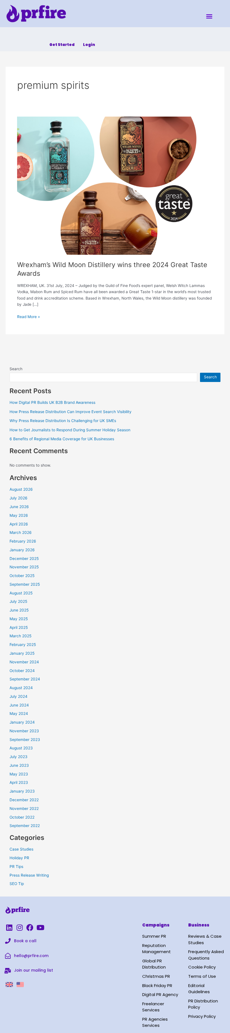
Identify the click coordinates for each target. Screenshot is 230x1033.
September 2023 (25, 739)
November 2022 (24, 808)
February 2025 (23, 644)
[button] (209, 16)
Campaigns (155, 925)
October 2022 (22, 817)
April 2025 (19, 627)
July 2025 (18, 601)
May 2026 (19, 515)
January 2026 (22, 550)
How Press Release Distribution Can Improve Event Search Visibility (71, 411)
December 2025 (24, 558)
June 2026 (19, 506)
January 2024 (22, 722)
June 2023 (19, 765)
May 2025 (19, 619)
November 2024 (24, 662)
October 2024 (22, 670)
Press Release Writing (29, 875)
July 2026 (18, 498)
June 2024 (19, 705)
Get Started (62, 44)
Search (16, 369)
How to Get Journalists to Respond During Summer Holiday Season (70, 430)
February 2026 (23, 541)
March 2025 (20, 636)
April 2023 (19, 782)
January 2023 (22, 791)
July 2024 (18, 696)
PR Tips (16, 866)
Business (198, 925)
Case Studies (21, 849)
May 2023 (19, 774)
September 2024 (25, 679)
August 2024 (21, 687)
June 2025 (19, 610)
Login (89, 44)
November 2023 (24, 731)
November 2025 (24, 567)
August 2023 (21, 748)
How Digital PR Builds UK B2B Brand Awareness (52, 402)
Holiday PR (19, 858)
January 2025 (22, 653)
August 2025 (21, 593)
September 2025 (25, 584)
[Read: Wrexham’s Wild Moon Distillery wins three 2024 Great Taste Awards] (115, 185)
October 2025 (22, 575)
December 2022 (24, 800)
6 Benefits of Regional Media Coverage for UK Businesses (62, 439)
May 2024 (19, 713)
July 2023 (18, 756)
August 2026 (21, 489)
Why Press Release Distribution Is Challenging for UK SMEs (63, 420)
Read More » (28, 316)
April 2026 (19, 524)
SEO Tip (17, 883)
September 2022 (25, 825)
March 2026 (21, 532)
